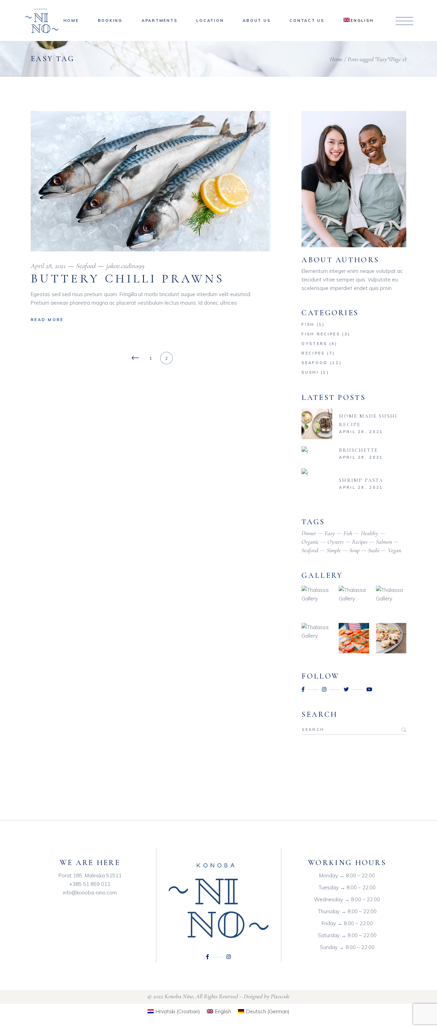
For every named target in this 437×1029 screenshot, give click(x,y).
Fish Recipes (320, 334)
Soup (354, 550)
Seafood (86, 266)
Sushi (310, 372)
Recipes (313, 353)
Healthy (369, 533)
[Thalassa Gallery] (316, 601)
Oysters (314, 343)
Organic (310, 541)
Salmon (384, 541)
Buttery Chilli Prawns (127, 279)
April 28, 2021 (48, 266)
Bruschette (358, 450)
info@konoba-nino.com (90, 892)
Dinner (308, 533)
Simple (334, 550)
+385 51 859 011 (89, 884)
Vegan (394, 550)
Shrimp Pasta (361, 480)
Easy (330, 533)
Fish (307, 324)
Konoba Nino (179, 996)
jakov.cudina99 (125, 266)
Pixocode (280, 996)
